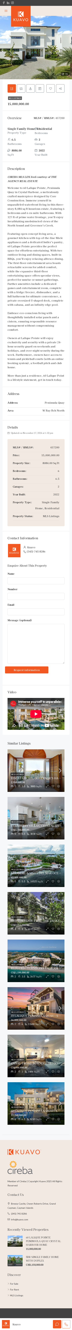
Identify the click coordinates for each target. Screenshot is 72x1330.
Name (11, 573)
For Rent (14, 1289)
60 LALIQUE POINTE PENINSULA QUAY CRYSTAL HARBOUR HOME (43, 1241)
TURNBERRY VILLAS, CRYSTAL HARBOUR (40, 826)
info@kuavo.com (19, 1219)
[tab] (12, 88)
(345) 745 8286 (36, 551)
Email (11, 604)
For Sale (14, 1283)
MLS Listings (15, 98)
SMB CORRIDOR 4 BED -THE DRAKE (35, 921)
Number (12, 589)
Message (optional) (20, 620)
